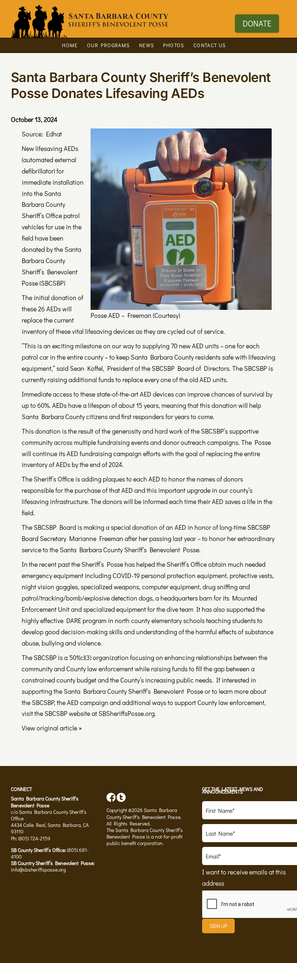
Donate (257, 23)
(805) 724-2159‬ (34, 838)
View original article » (52, 728)
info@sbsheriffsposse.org (38, 869)
